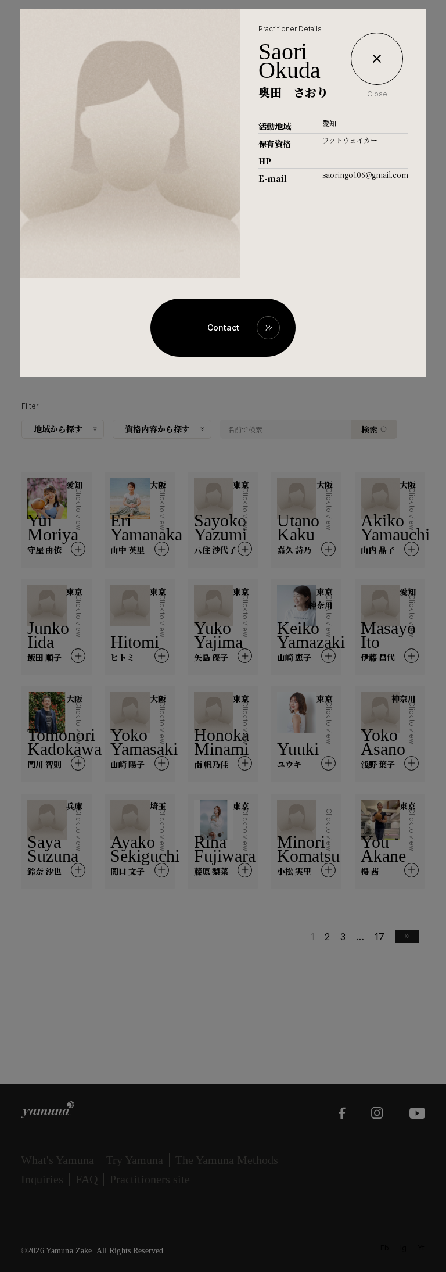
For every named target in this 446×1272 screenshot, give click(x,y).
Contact (223, 327)
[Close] (377, 59)
